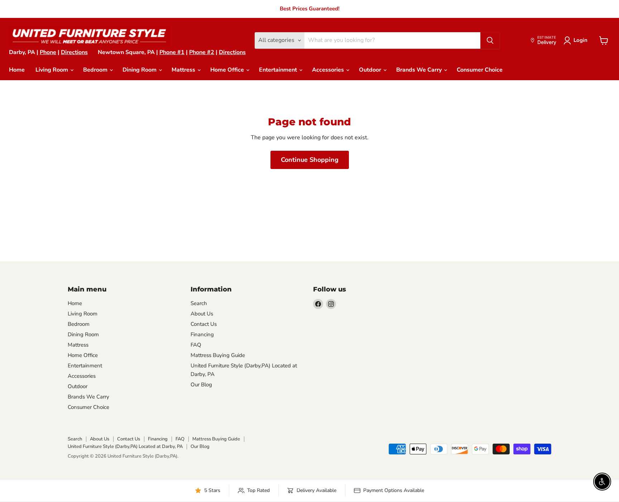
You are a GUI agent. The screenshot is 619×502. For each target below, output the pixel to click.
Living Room (52, 70)
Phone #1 (171, 52)
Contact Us (204, 324)
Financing (202, 334)
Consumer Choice (480, 70)
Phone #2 (201, 52)
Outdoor (371, 70)
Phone (48, 52)
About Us (202, 313)
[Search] (490, 40)
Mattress (184, 70)
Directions (74, 52)
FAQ (196, 344)
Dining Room (140, 70)
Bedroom (96, 70)
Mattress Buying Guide (218, 355)
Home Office (227, 70)
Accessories (328, 70)
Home (17, 70)
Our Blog (201, 384)
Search (199, 303)
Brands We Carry (419, 70)
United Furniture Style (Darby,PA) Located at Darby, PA (125, 446)
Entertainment (278, 70)
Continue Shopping (310, 159)
